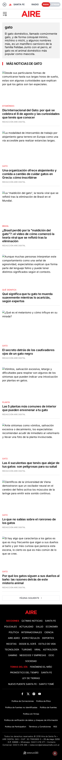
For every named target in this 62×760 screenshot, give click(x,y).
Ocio (51, 655)
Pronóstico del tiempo (24, 672)
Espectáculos (31, 638)
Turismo (27, 649)
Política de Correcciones (23, 701)
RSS (55, 727)
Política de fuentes (48, 707)
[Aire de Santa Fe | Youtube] (39, 694)
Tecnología (12, 649)
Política (14, 632)
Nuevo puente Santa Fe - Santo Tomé (31, 684)
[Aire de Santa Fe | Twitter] (28, 694)
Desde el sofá (27, 644)
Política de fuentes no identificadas (21, 707)
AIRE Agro (14, 638)
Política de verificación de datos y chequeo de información (31, 720)
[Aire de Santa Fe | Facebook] (22, 694)
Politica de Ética (43, 701)
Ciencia (48, 632)
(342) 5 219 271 (38, 742)
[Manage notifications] (55, 753)
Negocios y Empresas (33, 655)
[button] (10, 13)
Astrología (50, 649)
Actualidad (26, 626)
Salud (39, 626)
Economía (52, 626)
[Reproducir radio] (5, 4)
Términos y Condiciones (40, 727)
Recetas (11, 644)
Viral (37, 649)
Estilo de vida (47, 644)
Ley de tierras (31, 678)
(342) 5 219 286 (20, 745)
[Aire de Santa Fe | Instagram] (34, 694)
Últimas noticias (32, 620)
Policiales (10, 626)
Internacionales (31, 632)
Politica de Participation (15, 727)
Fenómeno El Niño (41, 667)
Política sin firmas (31, 714)
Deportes (48, 638)
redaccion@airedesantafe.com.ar (45, 745)
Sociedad (31, 661)
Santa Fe (50, 620)
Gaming (12, 655)
